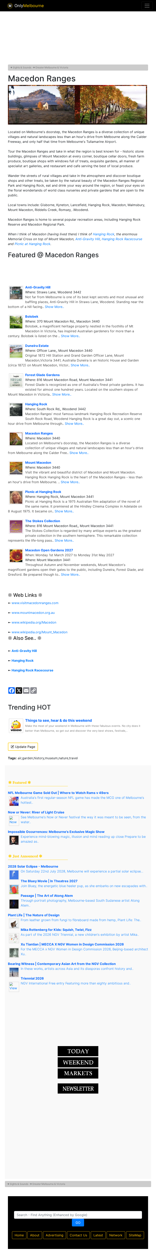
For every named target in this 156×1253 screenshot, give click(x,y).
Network (115, 1235)
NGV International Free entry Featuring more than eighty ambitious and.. (76, 983)
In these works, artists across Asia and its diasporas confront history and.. (77, 969)
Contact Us (78, 1235)
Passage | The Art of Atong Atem (47, 896)
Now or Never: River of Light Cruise (36, 812)
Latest (98, 1235)
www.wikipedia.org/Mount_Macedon (39, 632)
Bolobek (31, 316)
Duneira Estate (37, 346)
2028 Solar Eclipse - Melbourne (33, 866)
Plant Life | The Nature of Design (34, 915)
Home (19, 1235)
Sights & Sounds (22, 67)
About (34, 1235)
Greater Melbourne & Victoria (51, 67)
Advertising (54, 1235)
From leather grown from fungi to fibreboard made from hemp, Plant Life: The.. (81, 920)
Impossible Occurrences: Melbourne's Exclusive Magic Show (56, 832)
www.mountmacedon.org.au (33, 613)
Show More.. (54, 307)
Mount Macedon (38, 462)
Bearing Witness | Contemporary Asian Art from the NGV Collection (62, 964)
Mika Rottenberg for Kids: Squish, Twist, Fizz (56, 930)
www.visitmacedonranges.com (35, 603)
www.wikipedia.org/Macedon (34, 622)
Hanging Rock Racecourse (122, 239)
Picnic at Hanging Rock (32, 244)
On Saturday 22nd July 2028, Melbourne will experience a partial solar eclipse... (82, 871)
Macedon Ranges (39, 433)
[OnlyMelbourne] (10, 5)
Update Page (24, 747)
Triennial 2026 (32, 978)
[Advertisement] (78, 37)
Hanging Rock (103, 234)
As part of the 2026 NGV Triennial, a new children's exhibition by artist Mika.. (80, 934)
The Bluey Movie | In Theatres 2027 (49, 881)
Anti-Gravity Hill (87, 239)
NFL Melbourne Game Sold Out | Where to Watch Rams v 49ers (58, 793)
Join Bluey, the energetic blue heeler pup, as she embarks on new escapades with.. (84, 886)
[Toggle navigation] (147, 6)
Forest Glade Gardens (42, 375)
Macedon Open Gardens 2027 (49, 550)
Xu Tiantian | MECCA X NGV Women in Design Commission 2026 (72, 944)
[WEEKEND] (78, 1073)
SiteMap (135, 1235)
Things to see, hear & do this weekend (58, 720)
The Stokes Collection (42, 521)
